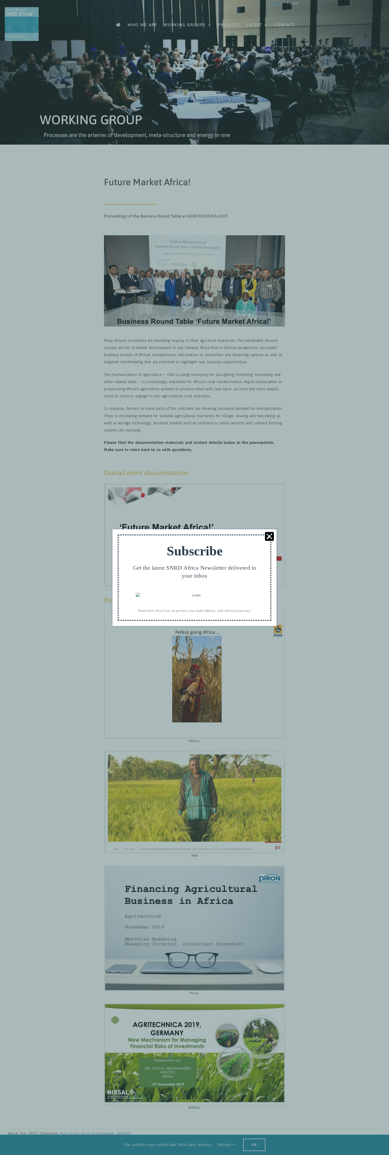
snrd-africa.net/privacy (234, 610)
